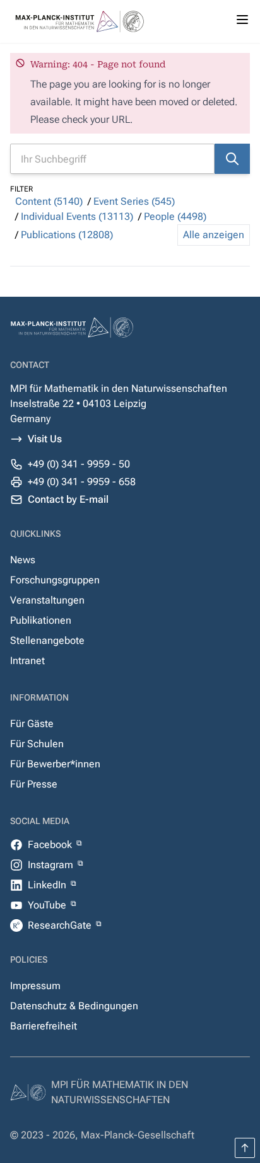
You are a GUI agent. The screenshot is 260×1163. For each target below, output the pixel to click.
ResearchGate (61, 925)
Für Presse (33, 784)
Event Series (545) (134, 201)
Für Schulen (37, 744)
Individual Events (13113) (77, 216)
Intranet (27, 661)
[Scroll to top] (245, 1148)
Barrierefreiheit (43, 1026)
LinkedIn (48, 885)
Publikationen (40, 620)
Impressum (35, 986)
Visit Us (45, 439)
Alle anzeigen (213, 235)
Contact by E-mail (68, 499)
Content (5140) (49, 201)
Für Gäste (32, 724)
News (22, 560)
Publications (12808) (67, 235)
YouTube (48, 905)
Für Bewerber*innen (55, 764)
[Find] (232, 159)
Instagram (52, 865)
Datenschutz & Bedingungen (74, 1006)
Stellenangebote (47, 640)
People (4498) (175, 216)
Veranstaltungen (47, 600)
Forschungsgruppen (55, 580)
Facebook (51, 845)
